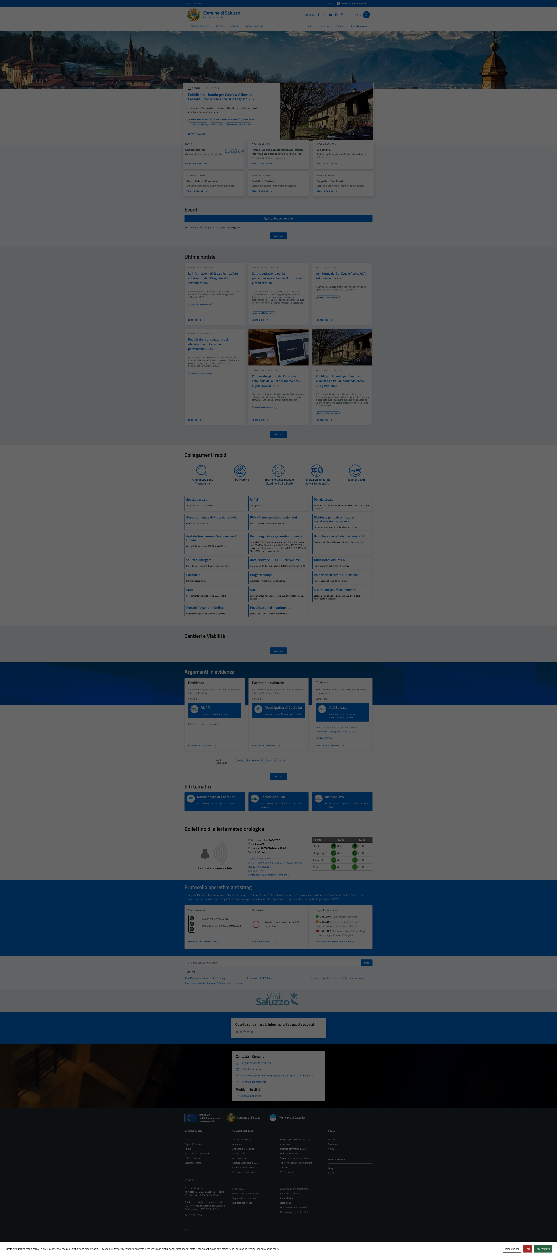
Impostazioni (512, 1249)
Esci (528, 1249)
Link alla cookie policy (267, 1249)
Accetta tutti (543, 1249)
